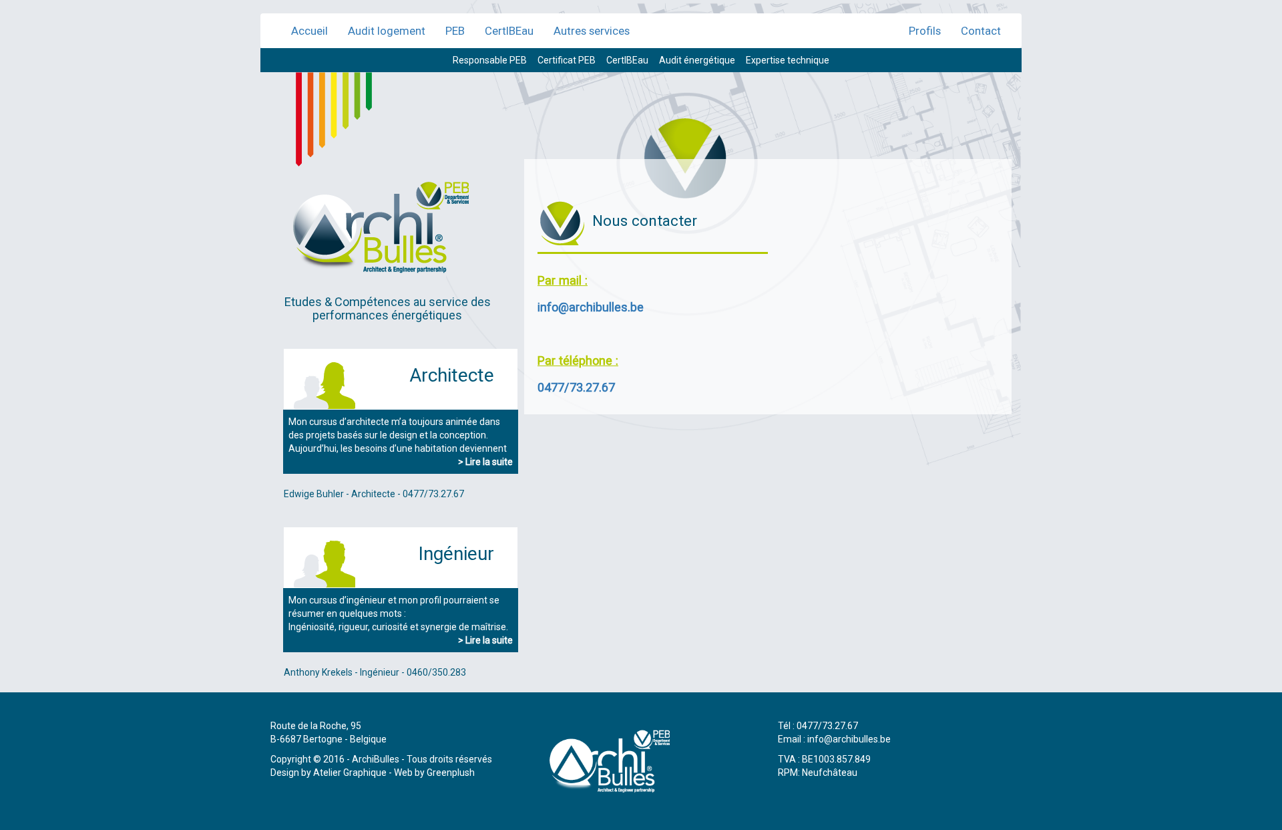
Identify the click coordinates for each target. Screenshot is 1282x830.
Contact (981, 30)
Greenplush (451, 772)
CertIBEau (509, 30)
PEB (455, 30)
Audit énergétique (697, 60)
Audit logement (386, 30)
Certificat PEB (567, 60)
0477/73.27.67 (576, 387)
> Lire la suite (485, 461)
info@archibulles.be (591, 307)
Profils (925, 30)
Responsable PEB (490, 60)
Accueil (309, 30)
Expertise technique (787, 60)
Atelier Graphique (350, 772)
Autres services (592, 30)
